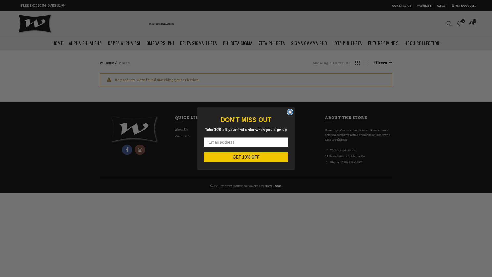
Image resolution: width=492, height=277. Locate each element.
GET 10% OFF (246, 157)
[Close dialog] (290, 112)
